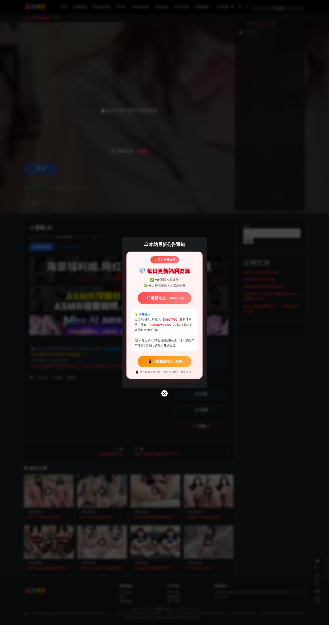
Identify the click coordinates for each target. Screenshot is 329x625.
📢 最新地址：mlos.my (164, 298)
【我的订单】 (170, 319)
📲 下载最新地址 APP (164, 361)
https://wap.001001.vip (167, 324)
